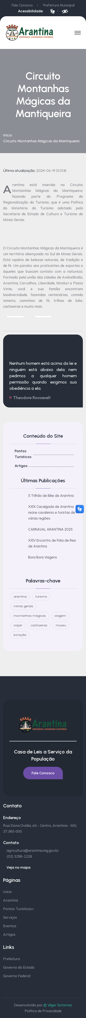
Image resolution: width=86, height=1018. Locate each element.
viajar (18, 625)
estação (20, 635)
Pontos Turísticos (23, 454)
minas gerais (23, 606)
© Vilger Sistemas (57, 1005)
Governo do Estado (18, 967)
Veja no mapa (18, 867)
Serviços (10, 917)
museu (61, 625)
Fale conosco (43, 773)
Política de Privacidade (43, 1011)
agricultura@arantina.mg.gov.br (33, 850)
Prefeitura (11, 959)
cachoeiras (39, 625)
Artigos (21, 465)
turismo (41, 596)
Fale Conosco (22, 5)
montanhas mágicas (30, 616)
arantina (20, 596)
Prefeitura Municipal (59, 5)
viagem (60, 616)
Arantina (10, 900)
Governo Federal (16, 976)
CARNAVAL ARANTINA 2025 (50, 529)
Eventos (9, 926)
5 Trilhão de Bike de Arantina (51, 495)
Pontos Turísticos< (18, 909)
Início (7, 135)
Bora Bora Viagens (42, 557)
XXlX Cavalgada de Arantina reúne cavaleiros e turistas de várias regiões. (51, 512)
